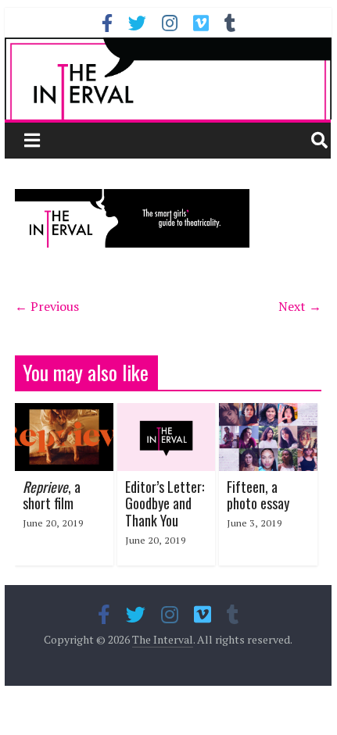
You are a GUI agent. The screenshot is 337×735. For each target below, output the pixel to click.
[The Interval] (168, 78)
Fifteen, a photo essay (258, 495)
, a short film (52, 495)
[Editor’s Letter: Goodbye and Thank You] (166, 412)
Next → (299, 306)
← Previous (47, 306)
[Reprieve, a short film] (64, 412)
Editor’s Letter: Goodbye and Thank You (164, 503)
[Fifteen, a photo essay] (268, 412)
